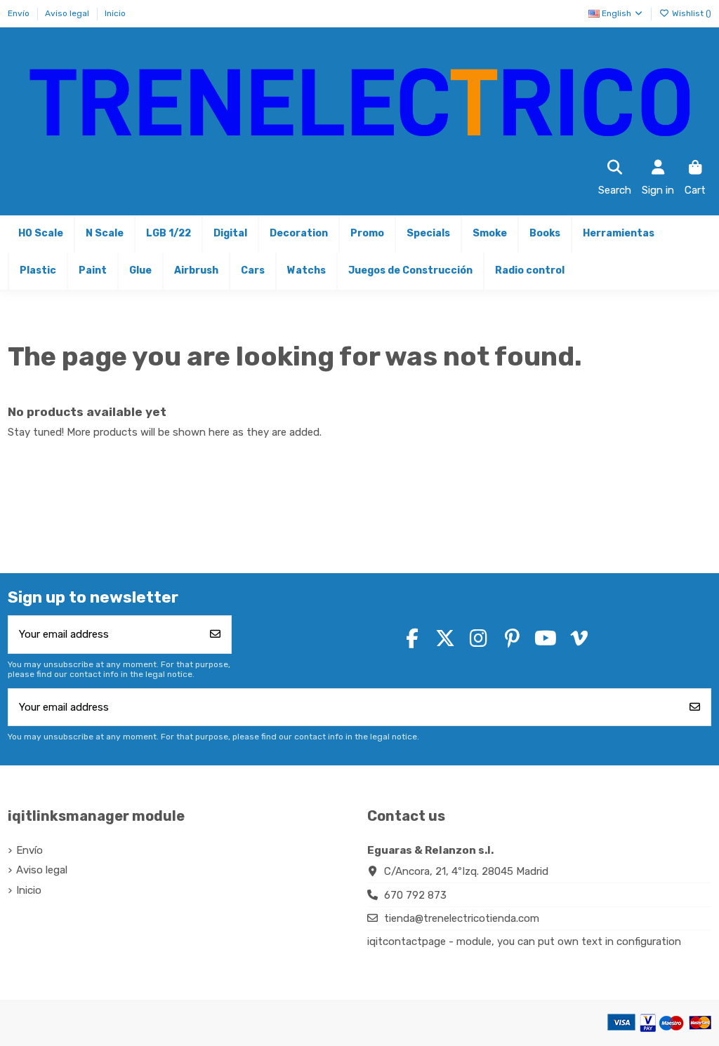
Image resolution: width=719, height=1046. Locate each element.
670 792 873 (415, 895)
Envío (20, 13)
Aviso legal (68, 13)
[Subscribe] (215, 634)
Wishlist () (690, 13)
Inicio (115, 13)
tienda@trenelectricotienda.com (461, 918)
